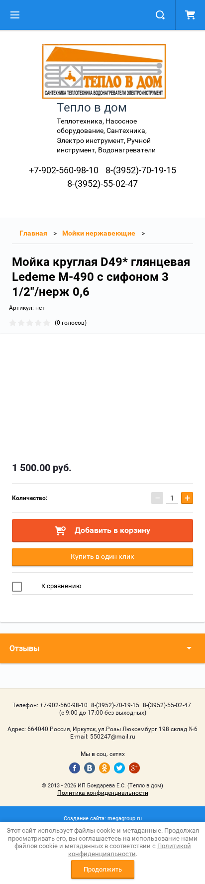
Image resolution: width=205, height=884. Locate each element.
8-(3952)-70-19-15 (140, 170)
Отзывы (24, 648)
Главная (33, 233)
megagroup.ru (124, 818)
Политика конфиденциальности (102, 792)
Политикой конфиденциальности (129, 850)
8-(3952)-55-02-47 (102, 183)
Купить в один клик (102, 556)
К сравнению (61, 586)
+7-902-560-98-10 (64, 170)
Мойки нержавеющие (98, 233)
